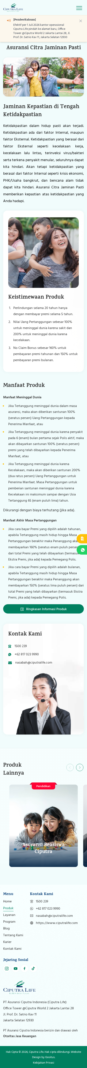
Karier (7, 942)
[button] (80, 767)
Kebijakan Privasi (43, 1062)
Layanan (9, 915)
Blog (6, 928)
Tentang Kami (13, 935)
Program (9, 922)
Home (7, 901)
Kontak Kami (12, 949)
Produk (8, 908)
